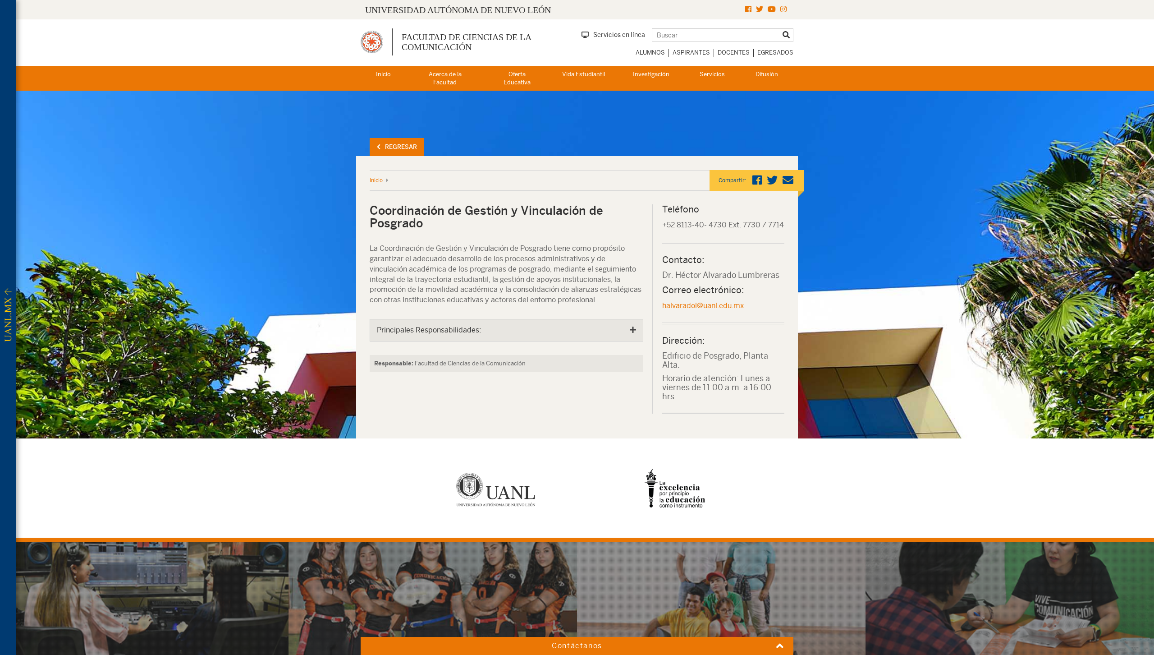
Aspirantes (691, 52)
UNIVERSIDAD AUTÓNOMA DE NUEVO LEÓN (458, 10)
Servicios (712, 74)
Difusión (767, 74)
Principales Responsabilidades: (429, 330)
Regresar (401, 146)
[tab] (506, 330)
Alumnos (650, 52)
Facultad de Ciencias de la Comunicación (466, 42)
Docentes (734, 52)
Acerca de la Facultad (445, 78)
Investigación (651, 74)
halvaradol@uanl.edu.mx (703, 305)
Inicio (383, 74)
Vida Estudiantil (583, 74)
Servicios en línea (619, 34)
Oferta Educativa (517, 78)
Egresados (775, 52)
